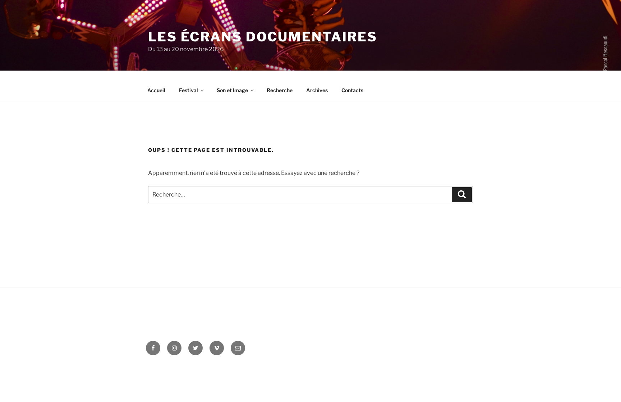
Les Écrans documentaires (262, 37)
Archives (317, 90)
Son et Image (232, 90)
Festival (188, 90)
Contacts (352, 90)
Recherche (280, 90)
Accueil (156, 90)
